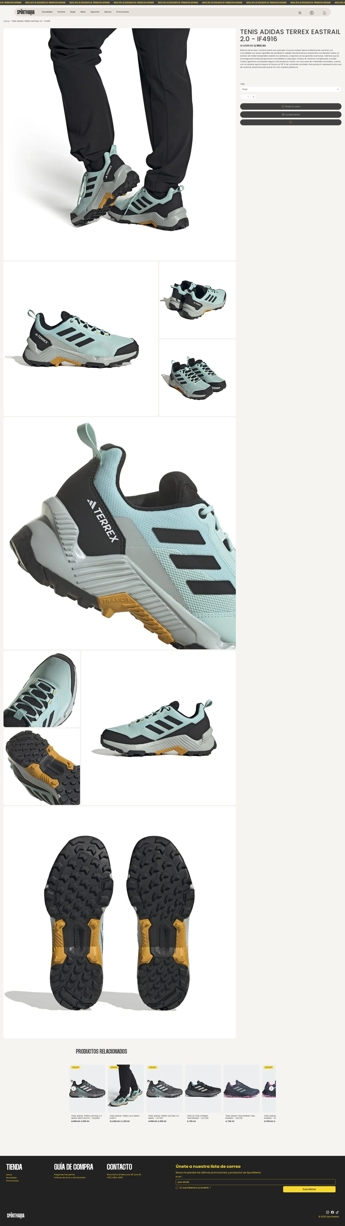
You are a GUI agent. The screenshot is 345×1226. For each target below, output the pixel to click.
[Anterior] (73, 1088)
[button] (61, 12)
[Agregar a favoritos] (290, 122)
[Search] (300, 13)
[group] (172, 1094)
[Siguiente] (271, 1088)
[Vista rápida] (203, 1089)
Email (179, 1177)
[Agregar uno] (253, 96)
